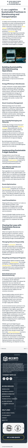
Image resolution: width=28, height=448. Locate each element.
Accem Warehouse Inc (14, 332)
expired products (6, 265)
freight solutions (12, 160)
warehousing (11, 31)
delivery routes (6, 188)
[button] (24, 9)
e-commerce (12, 244)
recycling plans (14, 262)
